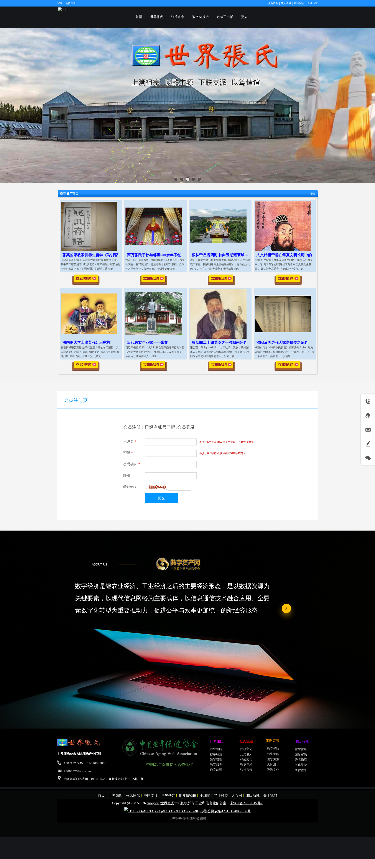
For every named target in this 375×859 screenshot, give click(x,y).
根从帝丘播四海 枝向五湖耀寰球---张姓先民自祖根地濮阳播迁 (220, 257)
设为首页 (273, 3)
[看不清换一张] (156, 489)
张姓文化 (246, 759)
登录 (59, 3)
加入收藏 (286, 3)
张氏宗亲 (133, 795)
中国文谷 (151, 795)
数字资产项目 (69, 193)
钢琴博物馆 (187, 795)
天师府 (271, 764)
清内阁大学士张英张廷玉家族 (86, 342)
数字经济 (216, 754)
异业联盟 (221, 795)
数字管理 (216, 759)
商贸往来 (301, 770)
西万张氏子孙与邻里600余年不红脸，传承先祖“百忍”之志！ (154, 257)
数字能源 (216, 770)
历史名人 (246, 754)
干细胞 (205, 795)
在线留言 (299, 3)
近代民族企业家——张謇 (147, 342)
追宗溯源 (273, 759)
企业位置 (312, 3)
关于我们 (270, 795)
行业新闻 (216, 749)
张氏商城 (253, 795)
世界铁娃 (168, 795)
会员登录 (186, 427)
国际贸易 (301, 754)
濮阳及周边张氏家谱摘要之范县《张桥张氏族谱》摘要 (282, 344)
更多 (313, 193)
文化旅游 (301, 765)
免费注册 (70, 3)
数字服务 (216, 764)
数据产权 (246, 764)
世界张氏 (115, 795)
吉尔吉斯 (301, 749)
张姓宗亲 (246, 770)
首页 (101, 795)
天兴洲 (237, 795)
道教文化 (273, 769)
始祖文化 (246, 749)
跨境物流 (301, 759)
